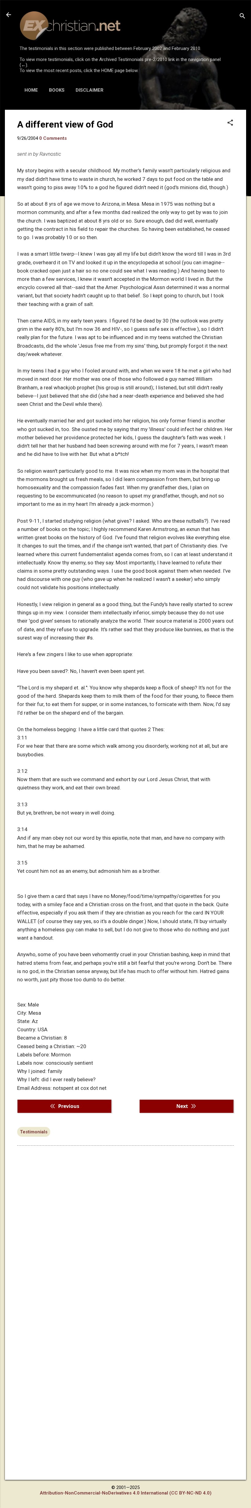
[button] (230, 123)
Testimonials (33, 1132)
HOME (31, 90)
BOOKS (57, 90)
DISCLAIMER (89, 90)
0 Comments (53, 138)
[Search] (242, 16)
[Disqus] (125, 1228)
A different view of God (65, 124)
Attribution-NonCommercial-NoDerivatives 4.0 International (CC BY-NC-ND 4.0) (126, 1493)
